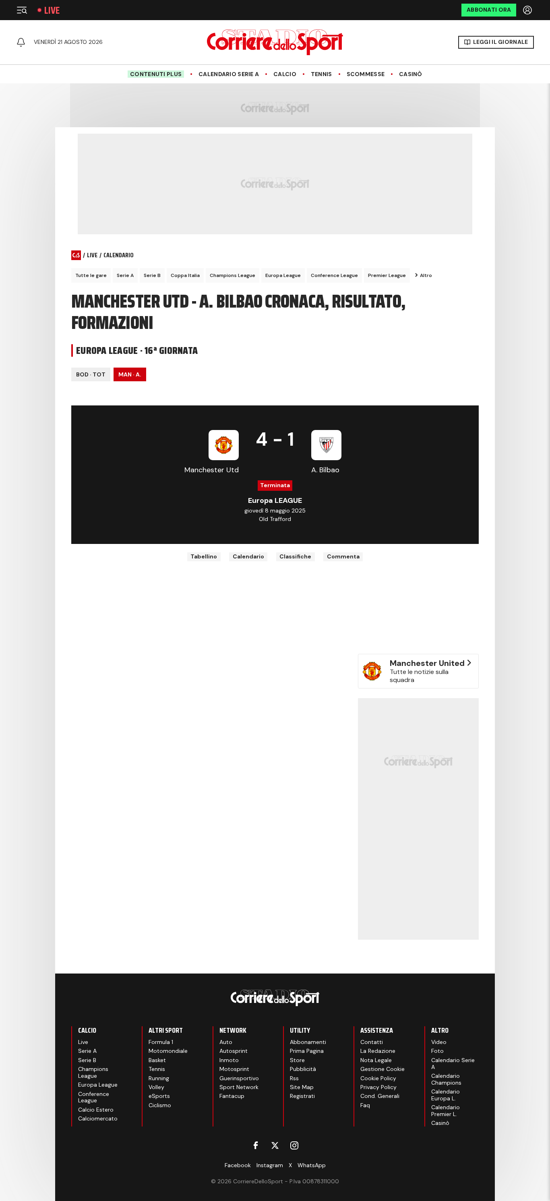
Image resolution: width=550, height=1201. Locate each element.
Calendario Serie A (228, 74)
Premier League (387, 275)
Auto (225, 1042)
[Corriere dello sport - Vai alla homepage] (275, 42)
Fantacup (231, 1096)
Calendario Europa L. (445, 1095)
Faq (365, 1105)
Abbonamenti (308, 1042)
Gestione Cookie (382, 1069)
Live (52, 10)
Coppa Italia (185, 275)
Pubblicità (303, 1069)
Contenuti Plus (156, 74)
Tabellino (203, 556)
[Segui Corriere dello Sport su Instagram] (294, 1145)
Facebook (238, 1165)
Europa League (283, 275)
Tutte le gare (91, 275)
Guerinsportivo (239, 1078)
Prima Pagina (307, 1050)
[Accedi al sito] (528, 10)
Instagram (269, 1165)
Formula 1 (161, 1042)
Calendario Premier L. (445, 1111)
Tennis (321, 74)
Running (159, 1078)
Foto (437, 1050)
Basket (157, 1060)
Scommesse (366, 74)
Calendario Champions (446, 1079)
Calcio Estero (96, 1109)
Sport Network (238, 1087)
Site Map (302, 1087)
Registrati (302, 1096)
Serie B (152, 275)
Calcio (284, 74)
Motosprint (234, 1069)
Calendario (248, 556)
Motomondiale (168, 1050)
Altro (426, 275)
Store (297, 1060)
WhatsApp (312, 1165)
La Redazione (377, 1050)
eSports (159, 1096)
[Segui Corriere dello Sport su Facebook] (256, 1145)
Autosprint (233, 1050)
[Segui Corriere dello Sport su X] (275, 1145)
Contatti (371, 1042)
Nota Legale (376, 1060)
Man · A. (129, 374)
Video (439, 1042)
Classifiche (295, 556)
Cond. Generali (379, 1096)
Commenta (343, 556)
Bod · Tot (90, 374)
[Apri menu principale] (21, 10)
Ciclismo (160, 1105)
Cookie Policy (378, 1078)
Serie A (125, 275)
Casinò (410, 74)
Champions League (232, 275)
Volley (156, 1087)
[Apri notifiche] (21, 42)
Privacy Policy (378, 1087)
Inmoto (229, 1060)
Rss (294, 1078)
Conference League (334, 275)
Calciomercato (98, 1118)
